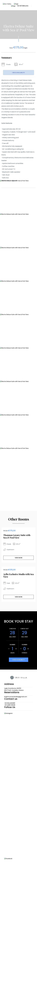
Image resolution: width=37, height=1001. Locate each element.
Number (12, 645)
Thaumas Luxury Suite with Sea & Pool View (16, 536)
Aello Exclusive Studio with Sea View (18, 575)
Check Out (24, 629)
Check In (12, 629)
